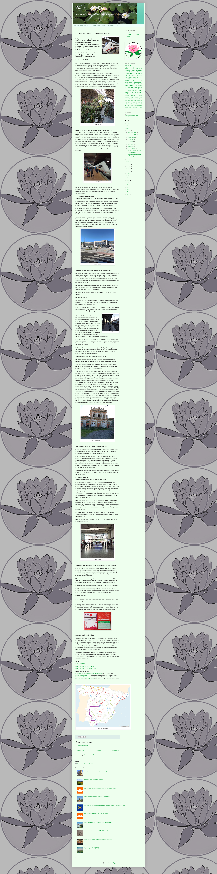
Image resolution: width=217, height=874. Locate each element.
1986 (128, 192)
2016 (128, 168)
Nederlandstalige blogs (81, 25)
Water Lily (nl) (87, 7)
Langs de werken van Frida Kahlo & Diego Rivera (97, 830)
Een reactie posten (83, 745)
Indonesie (127, 92)
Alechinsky (127, 97)
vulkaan (130, 108)
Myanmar (139, 92)
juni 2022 (130, 139)
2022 (128, 130)
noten (140, 107)
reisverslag (129, 66)
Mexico (126, 103)
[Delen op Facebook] (84, 737)
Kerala (135, 83)
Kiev (135, 92)
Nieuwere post (80, 750)
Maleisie (139, 73)
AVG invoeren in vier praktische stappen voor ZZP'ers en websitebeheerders (104, 805)
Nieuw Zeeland (131, 103)
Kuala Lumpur (128, 88)
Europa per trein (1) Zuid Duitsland (84, 666)
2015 (128, 171)
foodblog (139, 68)
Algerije (131, 97)
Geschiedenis (129, 73)
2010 (128, 175)
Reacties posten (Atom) (90, 755)
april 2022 (131, 144)
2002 (128, 185)
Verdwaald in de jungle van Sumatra (93, 779)
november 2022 (132, 134)
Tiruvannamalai (133, 93)
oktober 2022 (131, 137)
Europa (139, 72)
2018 (128, 164)
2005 (128, 180)
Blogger (115, 863)
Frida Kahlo (127, 102)
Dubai (132, 100)
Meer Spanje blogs (80, 663)
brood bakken (129, 85)
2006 (128, 178)
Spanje (134, 77)
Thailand (127, 70)
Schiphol (127, 93)
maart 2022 (131, 146)
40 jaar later (138, 78)
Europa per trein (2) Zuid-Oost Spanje (85, 668)
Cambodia (139, 98)
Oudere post (115, 750)
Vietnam (126, 107)
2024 (128, 125)
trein (126, 75)
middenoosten (132, 75)
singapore (127, 108)
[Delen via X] (82, 737)
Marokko (135, 102)
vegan (140, 85)
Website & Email (113, 25)
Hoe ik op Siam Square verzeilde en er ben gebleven (98, 822)
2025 (128, 123)
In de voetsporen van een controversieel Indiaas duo (98, 839)
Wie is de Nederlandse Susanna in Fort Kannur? (97, 796)
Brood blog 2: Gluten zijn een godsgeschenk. (96, 813)
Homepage (98, 750)
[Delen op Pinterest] (85, 737)
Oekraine (135, 88)
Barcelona (127, 98)
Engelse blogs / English (98, 25)
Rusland (133, 95)
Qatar (128, 105)
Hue (131, 102)
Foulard (140, 100)
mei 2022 (130, 141)
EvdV (126, 77)
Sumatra (139, 95)
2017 (128, 166)
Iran (132, 83)
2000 (128, 187)
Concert (139, 75)
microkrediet (135, 107)
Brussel (135, 98)
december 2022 (132, 132)
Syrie (134, 105)
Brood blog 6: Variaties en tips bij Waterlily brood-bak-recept (100, 788)
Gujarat (140, 87)
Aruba (140, 97)
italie (130, 107)
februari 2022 (131, 148)
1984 (128, 194)
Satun (130, 77)
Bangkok (127, 80)
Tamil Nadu (137, 80)
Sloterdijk (131, 105)
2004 (128, 182)
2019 (132, 87)
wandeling (127, 87)
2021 (128, 159)
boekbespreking (129, 82)
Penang (140, 88)
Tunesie (140, 105)
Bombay (131, 98)
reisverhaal (129, 68)
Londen (140, 93)
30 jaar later (130, 78)
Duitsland (136, 100)
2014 (128, 173)
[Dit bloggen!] (80, 737)
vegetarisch (128, 72)
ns (134, 82)
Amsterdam (138, 70)
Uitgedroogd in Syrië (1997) (91, 848)
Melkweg (140, 102)
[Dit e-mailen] (79, 737)
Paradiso (127, 95)
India (132, 70)
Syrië (137, 105)
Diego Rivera (127, 100)
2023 (136, 87)
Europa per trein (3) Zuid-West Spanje (134, 151)
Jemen (131, 92)
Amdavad (136, 97)
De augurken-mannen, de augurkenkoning (95, 771)
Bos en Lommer (137, 90)
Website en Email (130, 32)
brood (140, 83)
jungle (135, 85)
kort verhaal (128, 90)
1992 (128, 189)
